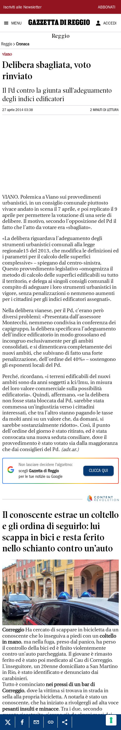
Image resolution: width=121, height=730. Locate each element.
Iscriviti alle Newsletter (22, 8)
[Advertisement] (44, 157)
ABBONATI (106, 8)
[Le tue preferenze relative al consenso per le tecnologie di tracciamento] (111, 720)
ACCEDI (109, 24)
